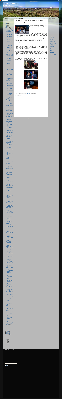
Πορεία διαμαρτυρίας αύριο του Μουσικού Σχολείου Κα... (9, 86)
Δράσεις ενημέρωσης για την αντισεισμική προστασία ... (9, 109)
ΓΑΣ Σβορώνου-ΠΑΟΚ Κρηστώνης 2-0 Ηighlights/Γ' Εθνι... (9, 48)
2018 (6, 339)
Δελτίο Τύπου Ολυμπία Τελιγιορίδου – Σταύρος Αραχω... (9, 69)
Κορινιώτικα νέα (52, 52)
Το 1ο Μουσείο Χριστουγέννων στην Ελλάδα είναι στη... (9, 81)
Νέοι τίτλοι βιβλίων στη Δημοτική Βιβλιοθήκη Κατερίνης (9, 74)
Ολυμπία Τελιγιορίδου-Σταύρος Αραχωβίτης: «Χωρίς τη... (9, 231)
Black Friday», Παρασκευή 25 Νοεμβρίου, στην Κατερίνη (9, 193)
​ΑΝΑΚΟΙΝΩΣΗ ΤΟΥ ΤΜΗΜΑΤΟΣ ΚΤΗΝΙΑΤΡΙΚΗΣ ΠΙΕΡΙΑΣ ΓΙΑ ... (8, 58)
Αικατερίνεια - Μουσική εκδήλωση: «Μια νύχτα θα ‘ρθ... (9, 294)
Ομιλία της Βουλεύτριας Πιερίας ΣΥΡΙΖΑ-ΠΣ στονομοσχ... (9, 236)
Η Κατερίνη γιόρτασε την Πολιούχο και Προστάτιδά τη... (9, 139)
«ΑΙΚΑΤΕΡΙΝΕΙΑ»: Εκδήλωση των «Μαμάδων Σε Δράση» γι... (9, 272)
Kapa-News (51, 48)
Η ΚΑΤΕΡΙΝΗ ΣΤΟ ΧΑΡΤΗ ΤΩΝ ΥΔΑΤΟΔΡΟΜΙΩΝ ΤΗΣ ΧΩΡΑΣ (9, 95)
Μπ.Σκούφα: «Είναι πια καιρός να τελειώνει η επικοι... (9, 148)
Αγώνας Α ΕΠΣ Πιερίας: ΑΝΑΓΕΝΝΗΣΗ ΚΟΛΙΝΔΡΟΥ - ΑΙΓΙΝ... (9, 128)
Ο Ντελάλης (51, 39)
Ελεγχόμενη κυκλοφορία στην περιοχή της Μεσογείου (9, 316)
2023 (6, 25)
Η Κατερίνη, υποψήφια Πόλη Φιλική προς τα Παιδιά (9, 190)
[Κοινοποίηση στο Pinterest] (35, 93)
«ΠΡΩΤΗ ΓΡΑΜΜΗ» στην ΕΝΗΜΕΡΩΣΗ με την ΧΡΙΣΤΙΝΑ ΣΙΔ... (9, 233)
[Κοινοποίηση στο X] (33, 93)
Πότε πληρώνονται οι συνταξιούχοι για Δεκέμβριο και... (9, 245)
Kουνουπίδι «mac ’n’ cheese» (8, 207)
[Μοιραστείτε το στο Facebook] (34, 93)
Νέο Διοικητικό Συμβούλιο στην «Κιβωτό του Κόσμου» (9, 263)
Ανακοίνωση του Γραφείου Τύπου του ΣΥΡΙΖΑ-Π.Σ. (9, 280)
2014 (6, 343)
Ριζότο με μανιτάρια (8, 99)
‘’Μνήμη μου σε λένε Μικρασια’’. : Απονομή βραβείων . (9, 53)
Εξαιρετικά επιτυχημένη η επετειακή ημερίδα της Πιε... (9, 63)
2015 (6, 342)
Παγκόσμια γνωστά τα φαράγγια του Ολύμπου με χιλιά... (9, 197)
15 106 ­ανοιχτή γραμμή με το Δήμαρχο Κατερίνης (9, 267)
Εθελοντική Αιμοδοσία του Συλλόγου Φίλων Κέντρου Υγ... (9, 252)
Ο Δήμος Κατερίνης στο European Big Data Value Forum (9, 203)
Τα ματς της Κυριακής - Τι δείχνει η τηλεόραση (9, 124)
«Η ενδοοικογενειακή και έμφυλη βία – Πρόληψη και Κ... (9, 247)
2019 (6, 338)
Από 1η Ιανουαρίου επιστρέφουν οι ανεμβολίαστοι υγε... (9, 72)
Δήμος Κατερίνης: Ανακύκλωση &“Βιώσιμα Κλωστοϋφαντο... (9, 306)
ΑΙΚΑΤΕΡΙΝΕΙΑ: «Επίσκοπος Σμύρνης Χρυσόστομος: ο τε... (9, 290)
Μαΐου (7, 330)
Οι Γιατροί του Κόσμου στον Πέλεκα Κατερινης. (9, 201)
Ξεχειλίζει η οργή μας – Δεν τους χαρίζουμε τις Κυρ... (9, 141)
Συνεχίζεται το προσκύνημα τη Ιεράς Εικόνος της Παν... (9, 222)
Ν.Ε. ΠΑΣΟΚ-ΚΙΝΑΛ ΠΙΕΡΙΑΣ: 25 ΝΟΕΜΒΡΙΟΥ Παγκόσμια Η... (9, 181)
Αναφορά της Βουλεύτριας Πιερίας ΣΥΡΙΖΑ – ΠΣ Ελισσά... (9, 98)
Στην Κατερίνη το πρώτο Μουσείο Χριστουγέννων (9, 113)
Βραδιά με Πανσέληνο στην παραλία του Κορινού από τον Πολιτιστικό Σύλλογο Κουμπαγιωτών (53, 54)
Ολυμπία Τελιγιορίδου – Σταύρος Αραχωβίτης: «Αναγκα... (9, 287)
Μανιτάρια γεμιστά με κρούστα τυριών (9, 298)
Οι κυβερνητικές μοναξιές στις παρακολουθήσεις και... (9, 32)
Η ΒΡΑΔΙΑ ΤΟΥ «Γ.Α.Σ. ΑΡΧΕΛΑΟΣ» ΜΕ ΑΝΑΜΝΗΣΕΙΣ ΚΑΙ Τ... (9, 219)
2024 (6, 24)
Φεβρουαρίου (8, 333)
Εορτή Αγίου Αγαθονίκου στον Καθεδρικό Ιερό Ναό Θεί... (9, 50)
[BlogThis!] (32, 93)
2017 (6, 340)
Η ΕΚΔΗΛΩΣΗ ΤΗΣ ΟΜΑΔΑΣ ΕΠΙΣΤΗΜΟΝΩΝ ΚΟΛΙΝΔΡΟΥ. (8, 282)
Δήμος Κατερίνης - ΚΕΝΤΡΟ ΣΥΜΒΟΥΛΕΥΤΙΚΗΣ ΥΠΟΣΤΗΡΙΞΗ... (9, 300)
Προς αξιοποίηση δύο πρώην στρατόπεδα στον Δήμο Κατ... (9, 145)
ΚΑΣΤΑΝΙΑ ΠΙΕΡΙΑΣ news (12, 4)
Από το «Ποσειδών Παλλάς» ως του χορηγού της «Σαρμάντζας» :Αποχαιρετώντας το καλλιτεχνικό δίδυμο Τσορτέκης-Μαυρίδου (53, 45)
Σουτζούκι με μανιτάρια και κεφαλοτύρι (9, 126)
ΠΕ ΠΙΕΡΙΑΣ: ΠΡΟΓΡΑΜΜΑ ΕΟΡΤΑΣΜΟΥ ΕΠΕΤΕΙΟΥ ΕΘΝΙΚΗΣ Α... (9, 177)
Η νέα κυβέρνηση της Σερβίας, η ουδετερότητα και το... (9, 256)
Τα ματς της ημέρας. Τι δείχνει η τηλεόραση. (9, 34)
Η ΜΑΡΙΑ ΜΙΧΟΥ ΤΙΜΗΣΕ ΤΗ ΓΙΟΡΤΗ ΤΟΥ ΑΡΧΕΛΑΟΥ (9, 101)
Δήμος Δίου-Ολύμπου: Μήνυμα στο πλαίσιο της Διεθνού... (9, 157)
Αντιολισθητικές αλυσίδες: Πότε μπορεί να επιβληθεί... (9, 120)
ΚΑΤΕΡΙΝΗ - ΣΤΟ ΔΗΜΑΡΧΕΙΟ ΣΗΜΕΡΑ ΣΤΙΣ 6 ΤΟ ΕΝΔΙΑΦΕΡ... (9, 226)
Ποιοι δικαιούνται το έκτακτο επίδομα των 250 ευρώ (9, 167)
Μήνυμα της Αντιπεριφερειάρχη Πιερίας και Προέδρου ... (9, 174)
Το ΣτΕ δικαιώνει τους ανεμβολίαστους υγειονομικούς (9, 184)
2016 (6, 341)
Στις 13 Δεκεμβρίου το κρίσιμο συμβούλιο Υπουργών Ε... (9, 117)
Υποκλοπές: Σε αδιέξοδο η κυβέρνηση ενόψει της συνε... (9, 188)
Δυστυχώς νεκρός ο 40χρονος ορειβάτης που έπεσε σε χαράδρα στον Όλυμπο (53, 41)
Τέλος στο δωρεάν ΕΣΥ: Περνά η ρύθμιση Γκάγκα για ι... (9, 212)
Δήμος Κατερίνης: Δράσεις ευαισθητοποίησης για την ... (9, 90)
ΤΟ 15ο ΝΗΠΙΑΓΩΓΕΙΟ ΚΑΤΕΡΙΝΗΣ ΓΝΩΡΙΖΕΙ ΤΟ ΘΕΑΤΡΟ (9, 79)
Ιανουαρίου (7, 334)
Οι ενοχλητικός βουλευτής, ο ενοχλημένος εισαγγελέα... (9, 133)
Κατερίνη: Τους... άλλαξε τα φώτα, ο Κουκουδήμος (9, 195)
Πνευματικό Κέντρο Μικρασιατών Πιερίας (9, 135)
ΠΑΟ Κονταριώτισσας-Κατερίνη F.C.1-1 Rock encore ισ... (9, 309)
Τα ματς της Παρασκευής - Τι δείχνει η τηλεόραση (9, 168)
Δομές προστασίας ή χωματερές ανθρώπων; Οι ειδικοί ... (9, 111)
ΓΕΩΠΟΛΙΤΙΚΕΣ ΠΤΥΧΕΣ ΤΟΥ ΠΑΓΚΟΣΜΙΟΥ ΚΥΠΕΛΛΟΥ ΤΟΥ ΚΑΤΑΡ (9, 84)
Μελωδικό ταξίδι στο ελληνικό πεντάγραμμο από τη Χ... (9, 210)
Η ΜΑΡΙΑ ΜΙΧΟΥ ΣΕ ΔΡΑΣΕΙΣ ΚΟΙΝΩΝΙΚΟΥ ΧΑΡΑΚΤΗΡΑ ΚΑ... (9, 39)
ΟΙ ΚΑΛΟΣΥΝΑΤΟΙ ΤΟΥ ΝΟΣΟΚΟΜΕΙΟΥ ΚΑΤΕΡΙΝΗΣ (9, 318)
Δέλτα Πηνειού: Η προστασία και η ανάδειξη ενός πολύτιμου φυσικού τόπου (53, 37)
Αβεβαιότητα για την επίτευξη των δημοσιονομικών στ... (9, 224)
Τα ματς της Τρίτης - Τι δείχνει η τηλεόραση (9, 65)
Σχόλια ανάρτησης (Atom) (22, 119)
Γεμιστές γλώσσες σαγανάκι (8, 275)
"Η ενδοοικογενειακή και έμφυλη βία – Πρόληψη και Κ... (9, 104)
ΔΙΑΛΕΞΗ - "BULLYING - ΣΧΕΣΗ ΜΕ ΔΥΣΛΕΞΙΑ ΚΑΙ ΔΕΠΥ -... (9, 106)
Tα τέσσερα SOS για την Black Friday (9, 186)
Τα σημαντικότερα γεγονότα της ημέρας (9, 76)
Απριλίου (7, 331)
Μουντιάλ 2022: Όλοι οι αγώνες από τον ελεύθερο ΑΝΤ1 (9, 242)
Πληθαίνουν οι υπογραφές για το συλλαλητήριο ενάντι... (9, 46)
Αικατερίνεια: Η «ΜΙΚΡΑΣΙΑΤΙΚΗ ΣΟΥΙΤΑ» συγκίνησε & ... (9, 311)
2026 (6, 22)
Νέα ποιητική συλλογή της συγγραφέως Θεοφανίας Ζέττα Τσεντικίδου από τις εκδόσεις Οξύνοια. (53, 50)
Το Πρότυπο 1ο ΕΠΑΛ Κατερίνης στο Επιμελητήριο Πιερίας (9, 93)
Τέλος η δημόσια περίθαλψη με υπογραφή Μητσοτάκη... (9, 164)
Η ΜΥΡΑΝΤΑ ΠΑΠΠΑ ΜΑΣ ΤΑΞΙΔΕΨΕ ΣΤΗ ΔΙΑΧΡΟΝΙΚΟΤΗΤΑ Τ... (9, 238)
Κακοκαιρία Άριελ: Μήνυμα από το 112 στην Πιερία (9, 30)
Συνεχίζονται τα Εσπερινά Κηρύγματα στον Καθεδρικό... (9, 152)
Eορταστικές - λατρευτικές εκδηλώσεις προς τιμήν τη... (9, 254)
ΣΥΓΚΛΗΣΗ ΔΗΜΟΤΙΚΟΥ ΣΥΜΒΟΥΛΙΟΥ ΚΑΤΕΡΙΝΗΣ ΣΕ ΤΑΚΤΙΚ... (9, 277)
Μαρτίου (7, 332)
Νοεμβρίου (7, 28)
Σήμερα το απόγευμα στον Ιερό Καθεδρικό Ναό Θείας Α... (9, 321)
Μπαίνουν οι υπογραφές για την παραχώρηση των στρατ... (9, 217)
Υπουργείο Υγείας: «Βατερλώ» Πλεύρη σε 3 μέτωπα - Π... (9, 131)
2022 (6, 26)
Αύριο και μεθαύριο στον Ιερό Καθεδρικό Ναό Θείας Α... (9, 304)
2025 (6, 23)
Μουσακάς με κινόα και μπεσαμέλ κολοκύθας (9, 170)
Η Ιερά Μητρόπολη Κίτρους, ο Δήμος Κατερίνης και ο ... (8, 61)
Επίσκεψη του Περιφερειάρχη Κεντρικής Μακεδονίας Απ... (9, 41)
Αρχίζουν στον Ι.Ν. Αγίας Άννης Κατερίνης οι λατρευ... (9, 36)
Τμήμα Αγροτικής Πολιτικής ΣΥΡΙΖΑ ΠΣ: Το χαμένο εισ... (9, 159)
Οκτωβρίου (7, 324)
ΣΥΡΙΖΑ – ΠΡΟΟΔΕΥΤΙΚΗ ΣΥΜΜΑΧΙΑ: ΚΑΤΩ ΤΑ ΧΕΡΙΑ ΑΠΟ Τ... (9, 55)
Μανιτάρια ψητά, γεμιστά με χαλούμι (9, 149)
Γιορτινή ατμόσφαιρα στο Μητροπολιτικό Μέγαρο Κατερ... (9, 154)
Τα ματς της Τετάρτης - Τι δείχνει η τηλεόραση (9, 228)
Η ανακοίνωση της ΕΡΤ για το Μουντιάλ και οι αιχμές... (9, 266)
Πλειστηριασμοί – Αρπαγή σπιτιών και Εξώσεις (9, 249)
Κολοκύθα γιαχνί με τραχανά (8, 240)
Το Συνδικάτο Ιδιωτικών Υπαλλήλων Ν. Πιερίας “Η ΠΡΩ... (9, 122)
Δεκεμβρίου (7, 27)
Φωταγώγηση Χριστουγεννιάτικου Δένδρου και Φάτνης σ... (9, 270)
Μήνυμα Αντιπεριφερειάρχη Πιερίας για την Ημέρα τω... (9, 292)
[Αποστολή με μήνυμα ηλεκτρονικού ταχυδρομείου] (31, 93)
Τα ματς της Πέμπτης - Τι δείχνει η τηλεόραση (9, 199)
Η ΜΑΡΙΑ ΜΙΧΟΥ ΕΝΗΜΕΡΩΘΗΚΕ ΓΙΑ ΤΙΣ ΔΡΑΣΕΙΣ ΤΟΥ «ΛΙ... (9, 206)
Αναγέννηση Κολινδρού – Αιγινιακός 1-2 (9, 115)
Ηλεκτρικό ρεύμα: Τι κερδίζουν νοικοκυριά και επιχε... (9, 162)
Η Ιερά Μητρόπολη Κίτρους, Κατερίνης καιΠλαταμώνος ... (9, 259)
